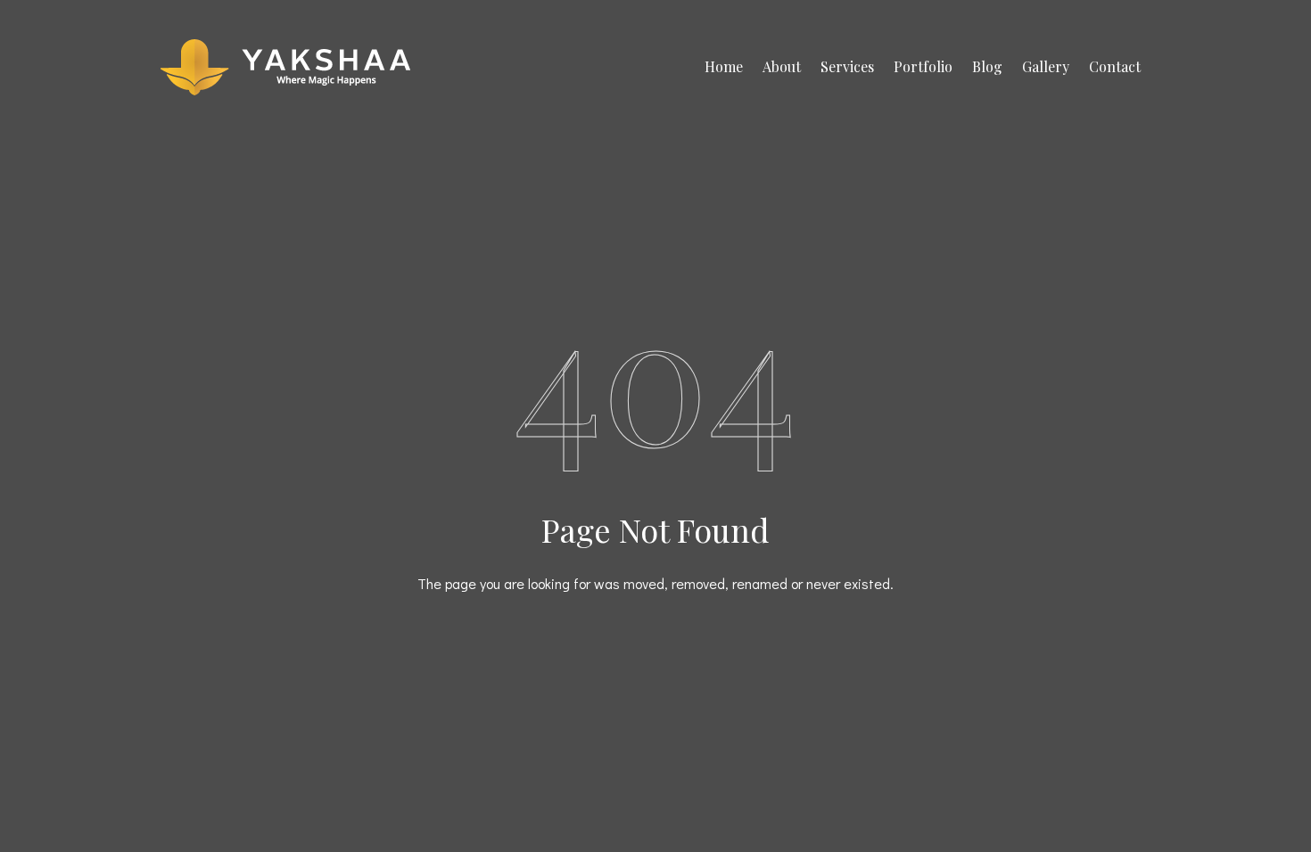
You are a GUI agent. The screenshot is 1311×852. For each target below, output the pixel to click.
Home (724, 66)
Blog (987, 66)
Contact (1115, 66)
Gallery (1045, 66)
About (782, 66)
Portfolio (923, 66)
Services (847, 66)
